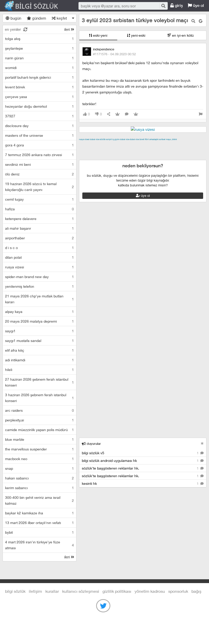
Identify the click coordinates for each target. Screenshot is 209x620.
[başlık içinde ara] (193, 21)
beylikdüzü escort (122, 157)
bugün (15, 18)
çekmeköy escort (106, 151)
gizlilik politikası (116, 591)
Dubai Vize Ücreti (137, 139)
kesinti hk (141, 483)
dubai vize (94, 139)
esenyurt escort (92, 157)
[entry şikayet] (200, 114)
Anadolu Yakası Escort (140, 151)
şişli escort (196, 151)
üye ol (198, 5)
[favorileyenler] (136, 114)
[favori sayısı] (117, 114)
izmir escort (89, 145)
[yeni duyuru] (202, 443)
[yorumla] (126, 114)
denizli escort (159, 145)
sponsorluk (178, 591)
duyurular (93, 444)
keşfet (61, 18)
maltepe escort (113, 145)
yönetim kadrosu (150, 591)
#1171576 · (114, 54)
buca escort (137, 145)
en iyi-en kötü (182, 35)
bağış (196, 591)
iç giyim (116, 139)
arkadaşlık (154, 139)
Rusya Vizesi (84, 139)
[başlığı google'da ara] (201, 21)
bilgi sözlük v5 (141, 453)
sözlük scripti (106, 139)
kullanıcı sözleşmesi (80, 591)
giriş (178, 5)
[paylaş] (108, 114)
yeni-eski (137, 35)
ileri (67, 29)
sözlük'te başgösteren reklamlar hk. (141, 468)
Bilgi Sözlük (36, 6)
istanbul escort (173, 151)
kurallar (52, 591)
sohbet (162, 139)
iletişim (35, 591)
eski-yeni (99, 35)
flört (147, 139)
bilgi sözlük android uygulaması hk (141, 460)
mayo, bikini (171, 139)
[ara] (163, 6)
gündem (38, 18)
